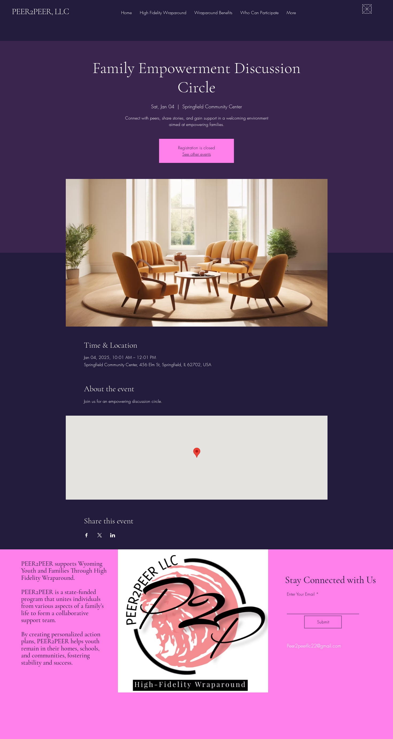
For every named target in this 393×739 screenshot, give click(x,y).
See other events (196, 154)
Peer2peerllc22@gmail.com (314, 645)
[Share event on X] (99, 535)
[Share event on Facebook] (86, 535)
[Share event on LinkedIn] (112, 535)
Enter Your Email (301, 594)
